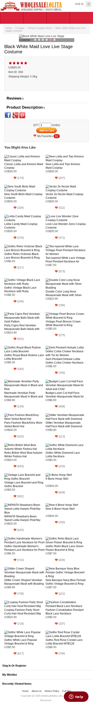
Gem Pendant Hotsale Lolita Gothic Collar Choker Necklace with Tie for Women (65, 360)
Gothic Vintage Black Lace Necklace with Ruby (20, 289)
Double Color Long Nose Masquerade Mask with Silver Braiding (64, 293)
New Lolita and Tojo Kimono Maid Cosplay (63, 166)
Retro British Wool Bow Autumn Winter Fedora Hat (23, 454)
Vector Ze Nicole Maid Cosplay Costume (64, 196)
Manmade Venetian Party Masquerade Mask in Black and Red (23, 394)
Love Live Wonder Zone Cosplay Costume (66, 225)
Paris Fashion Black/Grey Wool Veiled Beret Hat (23, 424)
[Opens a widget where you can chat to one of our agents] (76, 697)
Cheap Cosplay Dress (40, 28)
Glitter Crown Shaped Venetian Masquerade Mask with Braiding (24, 582)
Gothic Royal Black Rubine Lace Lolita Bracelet (24, 357)
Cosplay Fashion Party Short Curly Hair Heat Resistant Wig (22, 611)
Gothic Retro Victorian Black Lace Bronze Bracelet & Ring (22, 255)
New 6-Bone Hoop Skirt (60, 508)
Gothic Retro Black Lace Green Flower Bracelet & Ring (65, 548)
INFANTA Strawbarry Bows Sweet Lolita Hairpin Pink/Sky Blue (22, 518)
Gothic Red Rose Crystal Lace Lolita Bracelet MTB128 (64, 641)
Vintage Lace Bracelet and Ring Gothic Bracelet (23, 484)
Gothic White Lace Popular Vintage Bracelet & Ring (20, 641)
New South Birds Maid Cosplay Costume (23, 196)
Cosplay (19, 28)
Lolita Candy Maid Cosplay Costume (20, 225)
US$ (77, 4)
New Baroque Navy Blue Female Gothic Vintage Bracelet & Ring (66, 582)
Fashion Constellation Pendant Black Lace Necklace (65, 611)
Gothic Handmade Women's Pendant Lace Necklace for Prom (24, 548)
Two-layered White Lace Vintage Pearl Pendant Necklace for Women (65, 259)
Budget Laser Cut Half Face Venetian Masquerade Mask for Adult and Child (65, 394)
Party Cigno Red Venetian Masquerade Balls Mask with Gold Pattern (22, 327)
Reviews (14, 98)
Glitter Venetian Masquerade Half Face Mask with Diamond (64, 424)
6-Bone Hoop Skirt (57, 478)
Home (8, 28)
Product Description (25, 107)
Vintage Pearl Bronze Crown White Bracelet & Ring (63, 323)
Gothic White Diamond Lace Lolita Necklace (63, 454)
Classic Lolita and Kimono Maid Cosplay (23, 166)
